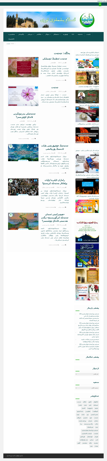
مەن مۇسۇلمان (84, 439)
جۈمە (78, 414)
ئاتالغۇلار (96, 402)
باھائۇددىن (87, 411)
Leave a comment (22, 138)
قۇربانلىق (82, 436)
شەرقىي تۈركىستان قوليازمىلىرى (90, 430)
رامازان (96, 421)
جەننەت (63, 80)
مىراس (91, 439)
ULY (73, 34)
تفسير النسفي (94, 414)
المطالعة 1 (95, 411)
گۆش (79, 443)
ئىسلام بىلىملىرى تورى (51, 25)
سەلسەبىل (58, 80)
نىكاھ (90, 443)
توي (88, 414)
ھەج (91, 446)
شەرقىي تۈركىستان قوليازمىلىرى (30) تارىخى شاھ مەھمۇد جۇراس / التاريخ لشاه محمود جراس (88, 334)
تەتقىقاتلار (56, 34)
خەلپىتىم (85, 417)
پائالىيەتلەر (21, 34)
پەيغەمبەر (84, 443)
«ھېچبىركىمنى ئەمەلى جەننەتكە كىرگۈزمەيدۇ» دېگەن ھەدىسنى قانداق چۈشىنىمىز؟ (54, 217)
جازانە (83, 414)
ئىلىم (90, 405)
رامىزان (90, 421)
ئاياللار (84, 402)
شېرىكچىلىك (90, 427)
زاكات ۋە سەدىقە (88, 424)
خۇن (91, 417)
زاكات (96, 424)
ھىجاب (96, 446)
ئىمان (85, 405)
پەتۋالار (47, 34)
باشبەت (88, 34)
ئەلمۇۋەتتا (90, 408)
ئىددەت (79, 402)
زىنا (81, 424)
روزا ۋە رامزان (82, 421)
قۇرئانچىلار (89, 436)
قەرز (97, 439)
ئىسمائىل (96, 405)
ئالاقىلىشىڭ (11, 39)
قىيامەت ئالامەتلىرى (87, 433)
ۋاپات (59, 207)
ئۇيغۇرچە (65, 34)
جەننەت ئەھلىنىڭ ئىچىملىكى (55, 58)
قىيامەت (96, 433)
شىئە (96, 427)
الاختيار (83, 408)
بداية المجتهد (80, 411)
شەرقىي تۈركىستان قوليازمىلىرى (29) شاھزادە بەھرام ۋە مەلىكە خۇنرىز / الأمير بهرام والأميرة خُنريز (88, 346)
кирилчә (80, 34)
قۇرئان (96, 436)
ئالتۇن (89, 402)
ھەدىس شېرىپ (46, 153)
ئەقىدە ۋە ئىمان (49, 187)
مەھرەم (96, 443)
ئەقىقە (96, 408)
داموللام (79, 417)
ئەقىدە (80, 405)
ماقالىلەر (39, 34)
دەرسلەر (30, 34)
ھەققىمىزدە (11, 34)
